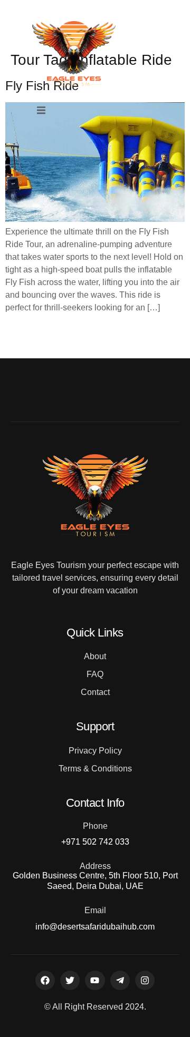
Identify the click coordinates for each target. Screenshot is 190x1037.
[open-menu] (41, 111)
